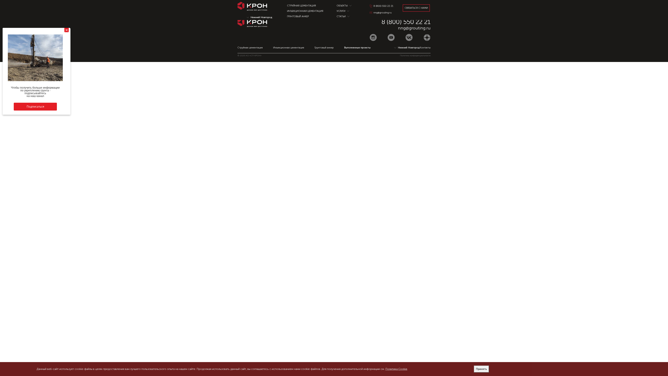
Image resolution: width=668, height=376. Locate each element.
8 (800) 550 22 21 (406, 22)
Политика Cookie (396, 369)
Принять (481, 369)
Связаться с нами (416, 7)
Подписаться (35, 106)
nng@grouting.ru (414, 27)
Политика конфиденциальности (415, 55)
